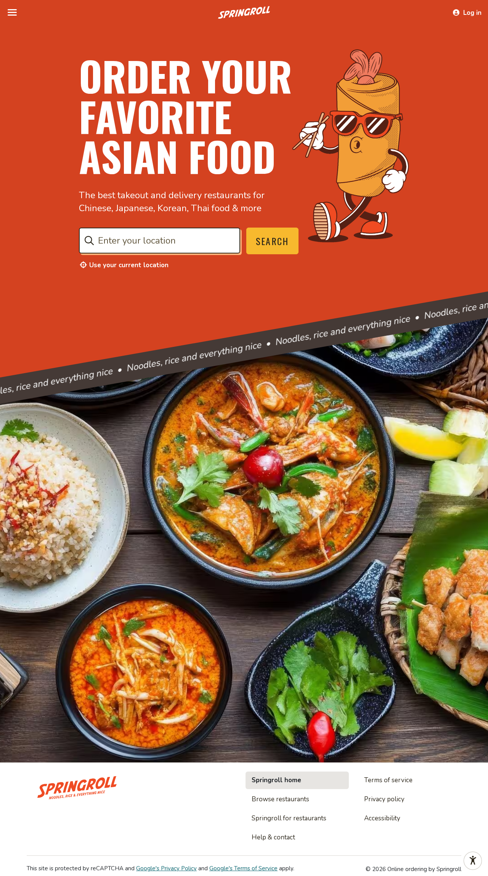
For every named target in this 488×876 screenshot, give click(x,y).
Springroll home (276, 780)
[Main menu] (12, 12)
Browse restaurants (280, 799)
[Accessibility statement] (473, 861)
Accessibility (382, 818)
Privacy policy (384, 799)
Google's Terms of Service (243, 868)
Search (272, 241)
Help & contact (273, 837)
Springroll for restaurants (289, 818)
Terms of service (388, 780)
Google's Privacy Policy (166, 868)
